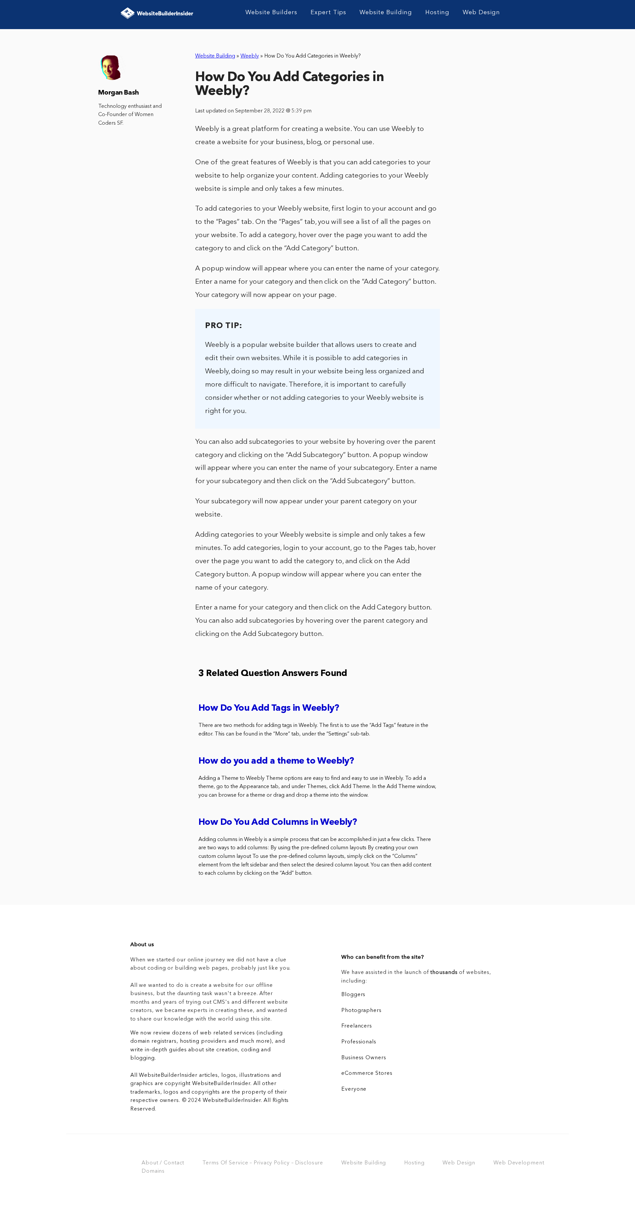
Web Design (481, 13)
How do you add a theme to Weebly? (276, 761)
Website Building (386, 13)
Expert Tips (328, 13)
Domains (153, 1171)
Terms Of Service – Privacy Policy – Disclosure (262, 1163)
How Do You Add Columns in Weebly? (277, 822)
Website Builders (271, 13)
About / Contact (163, 1163)
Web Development (518, 1163)
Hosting (437, 13)
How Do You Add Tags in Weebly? (268, 708)
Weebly (249, 56)
